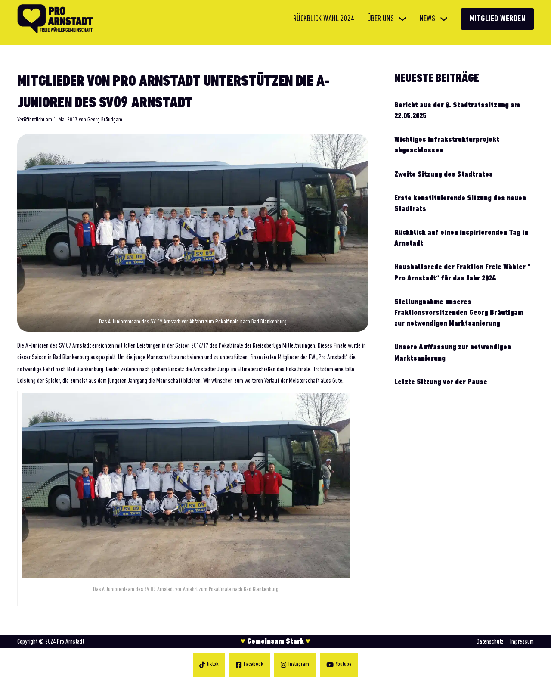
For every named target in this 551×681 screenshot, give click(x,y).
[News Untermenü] (444, 19)
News (427, 19)
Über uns (380, 19)
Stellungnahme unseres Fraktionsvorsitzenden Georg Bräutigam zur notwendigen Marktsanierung (458, 313)
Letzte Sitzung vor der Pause (440, 382)
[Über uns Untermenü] (402, 19)
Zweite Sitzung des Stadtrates (443, 175)
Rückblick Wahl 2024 (323, 19)
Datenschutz (490, 641)
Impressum (522, 641)
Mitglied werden (498, 19)
